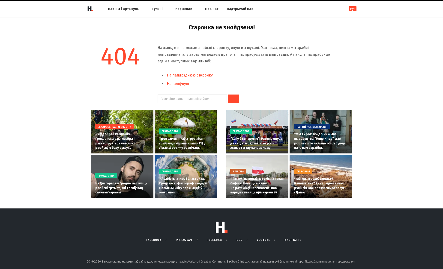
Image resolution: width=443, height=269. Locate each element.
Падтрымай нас (240, 9)
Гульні (157, 9)
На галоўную (178, 84)
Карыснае (183, 9)
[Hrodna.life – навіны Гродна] (90, 9)
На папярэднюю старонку (190, 75)
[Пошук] (339, 8)
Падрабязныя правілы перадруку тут (330, 261)
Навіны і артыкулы (123, 9)
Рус (352, 9)
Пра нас (212, 9)
